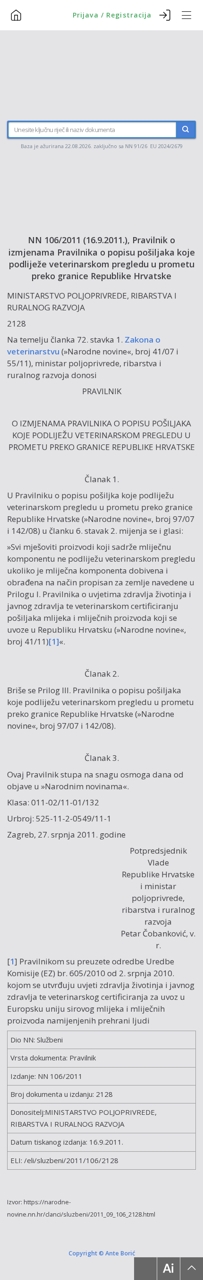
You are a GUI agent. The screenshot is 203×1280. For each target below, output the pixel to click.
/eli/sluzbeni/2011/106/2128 (71, 1160)
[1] (54, 641)
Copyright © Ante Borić (101, 1252)
